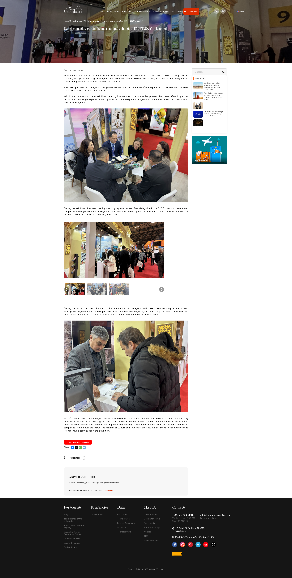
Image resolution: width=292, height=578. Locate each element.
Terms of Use (123, 519)
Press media (149, 523)
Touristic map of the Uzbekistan (73, 520)
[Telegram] (84, 447)
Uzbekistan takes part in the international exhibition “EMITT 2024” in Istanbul (113, 21)
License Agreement (126, 523)
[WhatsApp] (80, 447)
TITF (146, 536)
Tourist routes (97, 514)
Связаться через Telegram (78, 442)
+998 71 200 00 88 (183, 515)
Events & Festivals (72, 543)
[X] (76, 447)
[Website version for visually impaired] (223, 11)
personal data (107, 490)
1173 (211, 537)
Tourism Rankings (152, 527)
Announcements (151, 540)
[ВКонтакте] (72, 447)
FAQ (66, 514)
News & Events (76, 21)
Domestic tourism (72, 539)
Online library (70, 547)
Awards (147, 532)
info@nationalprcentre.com (215, 515)
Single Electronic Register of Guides (72, 533)
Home (66, 21)
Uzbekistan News (152, 519)
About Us (121, 527)
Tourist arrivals (124, 532)
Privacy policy (123, 514)
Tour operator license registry (74, 526)
